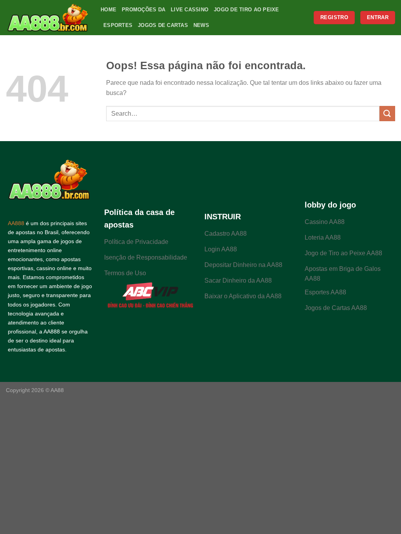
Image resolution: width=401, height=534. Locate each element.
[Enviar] (387, 113)
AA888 (16, 223)
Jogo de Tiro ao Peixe (246, 10)
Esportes (117, 25)
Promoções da (143, 10)
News (201, 25)
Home (108, 10)
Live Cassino (189, 10)
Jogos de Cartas (163, 25)
